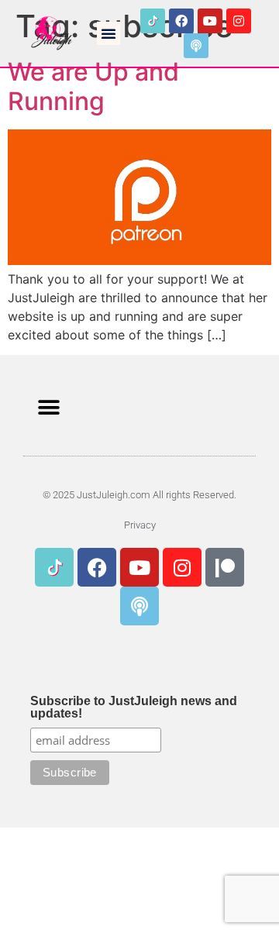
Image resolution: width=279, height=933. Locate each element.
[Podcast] (196, 45)
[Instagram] (238, 21)
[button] (108, 33)
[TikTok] (152, 21)
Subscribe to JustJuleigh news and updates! (133, 707)
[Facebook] (181, 21)
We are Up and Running (93, 86)
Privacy (140, 525)
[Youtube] (210, 21)
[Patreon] (224, 567)
